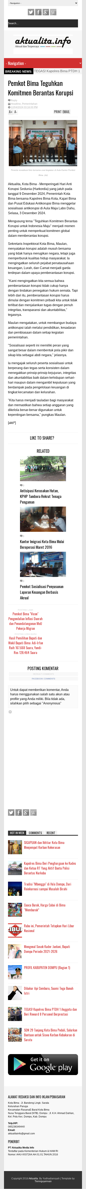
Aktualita (33, 1178)
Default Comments (43, 674)
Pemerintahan (29, 103)
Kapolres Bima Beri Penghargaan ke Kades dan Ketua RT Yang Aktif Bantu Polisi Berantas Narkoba (50, 868)
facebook (38, 12)
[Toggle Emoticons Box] (10, 712)
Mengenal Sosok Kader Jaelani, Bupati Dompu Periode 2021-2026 (47, 949)
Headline (16, 103)
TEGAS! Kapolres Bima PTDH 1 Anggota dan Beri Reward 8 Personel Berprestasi (50, 1012)
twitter (31, 12)
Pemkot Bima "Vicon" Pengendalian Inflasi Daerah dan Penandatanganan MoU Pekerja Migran (25, 621)
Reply (14, 100)
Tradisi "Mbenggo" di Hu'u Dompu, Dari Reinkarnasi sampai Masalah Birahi (47, 886)
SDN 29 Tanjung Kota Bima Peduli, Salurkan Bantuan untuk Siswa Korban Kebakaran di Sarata (50, 1035)
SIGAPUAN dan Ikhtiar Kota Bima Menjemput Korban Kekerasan (44, 845)
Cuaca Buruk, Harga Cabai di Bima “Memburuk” (44, 907)
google (46, 12)
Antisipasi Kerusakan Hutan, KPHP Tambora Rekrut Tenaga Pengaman (40, 496)
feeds (53, 12)
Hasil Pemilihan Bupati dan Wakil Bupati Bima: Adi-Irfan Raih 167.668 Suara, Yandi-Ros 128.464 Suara (25, 645)
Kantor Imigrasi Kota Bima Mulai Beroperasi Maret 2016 (42, 544)
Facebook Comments (43, 679)
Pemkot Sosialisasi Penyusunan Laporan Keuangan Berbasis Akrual (41, 591)
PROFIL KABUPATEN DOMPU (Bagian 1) (47, 967)
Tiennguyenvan (43, 1181)
